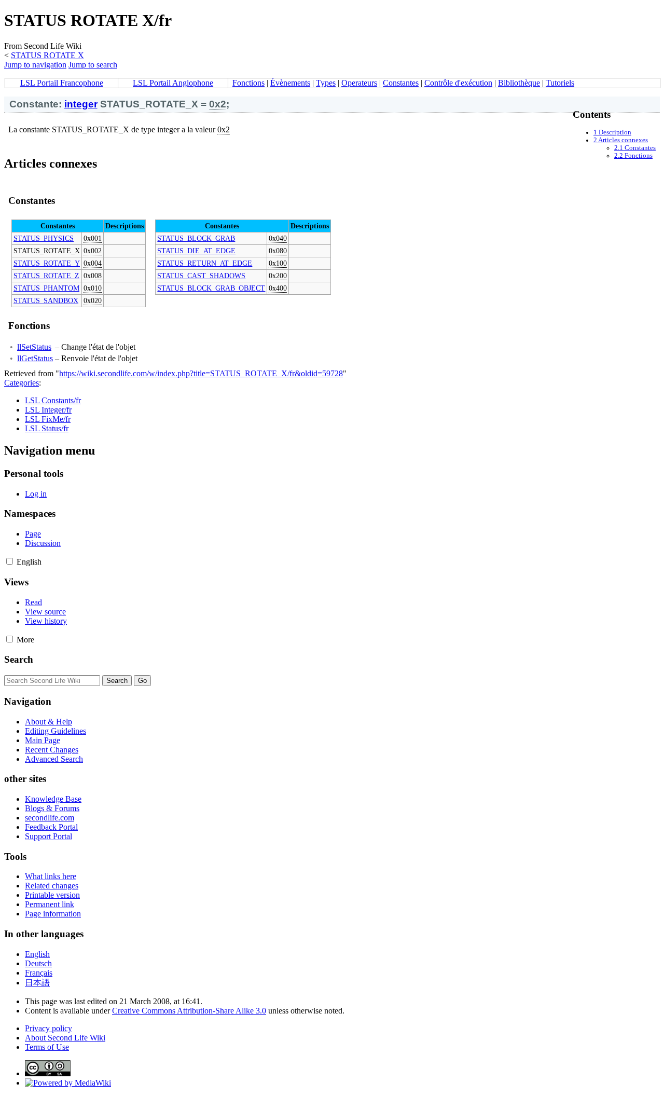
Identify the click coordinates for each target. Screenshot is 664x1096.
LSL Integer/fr (48, 409)
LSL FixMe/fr (48, 419)
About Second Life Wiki (65, 1037)
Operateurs (359, 82)
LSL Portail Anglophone (173, 82)
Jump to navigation (35, 64)
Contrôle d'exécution (458, 82)
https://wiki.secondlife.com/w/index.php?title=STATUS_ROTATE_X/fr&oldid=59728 (201, 373)
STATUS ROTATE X (47, 55)
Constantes (401, 82)
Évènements (290, 82)
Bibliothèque (519, 82)
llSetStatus (34, 346)
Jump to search (92, 64)
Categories (21, 382)
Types (326, 82)
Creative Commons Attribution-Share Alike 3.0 (189, 1010)
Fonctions (248, 82)
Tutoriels (560, 82)
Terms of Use (47, 1047)
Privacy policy (48, 1028)
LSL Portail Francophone (61, 82)
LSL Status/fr (46, 428)
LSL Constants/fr (53, 400)
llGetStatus (35, 358)
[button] (9, 561)
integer (81, 104)
